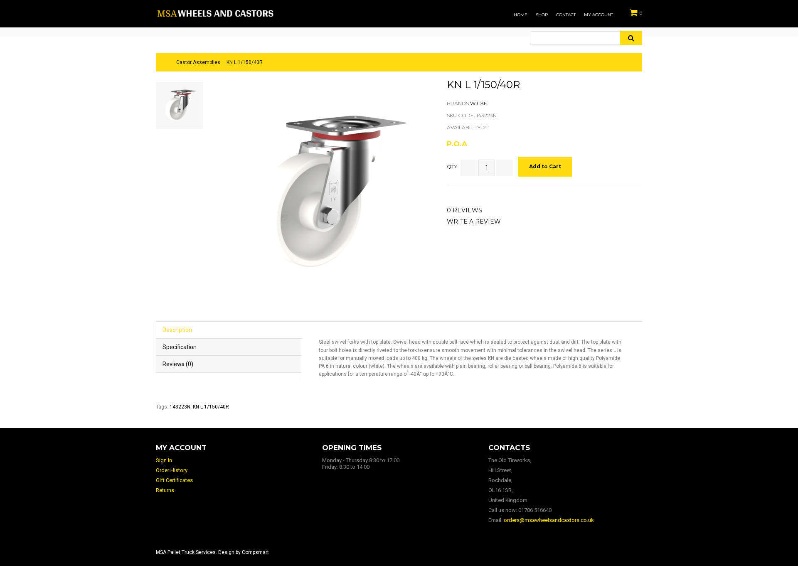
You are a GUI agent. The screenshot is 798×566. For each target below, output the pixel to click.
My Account (598, 14)
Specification (180, 347)
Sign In (164, 460)
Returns (165, 490)
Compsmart (255, 552)
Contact (566, 14)
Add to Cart (545, 166)
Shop (542, 14)
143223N (180, 407)
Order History (171, 470)
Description (177, 330)
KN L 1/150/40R (245, 62)
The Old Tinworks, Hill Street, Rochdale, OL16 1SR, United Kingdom (509, 480)
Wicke (478, 103)
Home (520, 14)
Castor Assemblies (198, 62)
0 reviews (464, 210)
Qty (452, 166)
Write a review (474, 221)
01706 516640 (535, 510)
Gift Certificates (174, 480)
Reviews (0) (178, 364)
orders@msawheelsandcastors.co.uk (549, 520)
